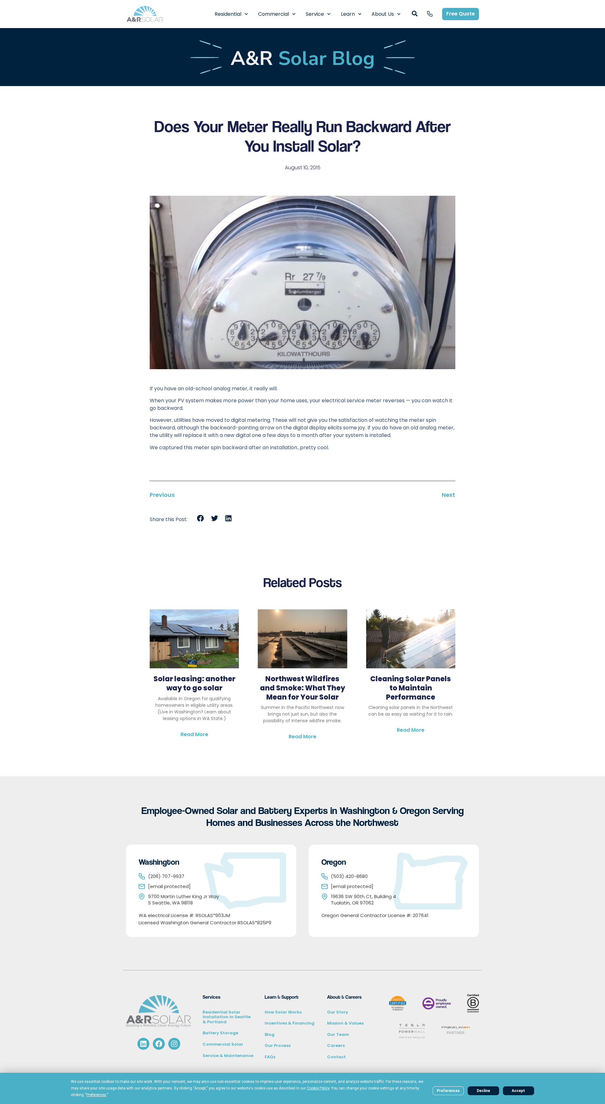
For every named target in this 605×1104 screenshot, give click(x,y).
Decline (483, 1091)
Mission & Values (345, 1023)
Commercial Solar (223, 1044)
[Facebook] (159, 1044)
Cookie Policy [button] (318, 1088)
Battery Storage (220, 1033)
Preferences (448, 1091)
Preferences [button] (96, 1095)
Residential (228, 14)
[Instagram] (174, 1044)
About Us (383, 14)
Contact (336, 1057)
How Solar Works (283, 1012)
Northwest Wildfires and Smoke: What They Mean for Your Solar (302, 688)
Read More (194, 734)
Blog (269, 1034)
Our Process (278, 1046)
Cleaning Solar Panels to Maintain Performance (410, 688)
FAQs (270, 1057)
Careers (336, 1046)
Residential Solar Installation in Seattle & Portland (227, 1017)
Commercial (273, 14)
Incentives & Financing (289, 1023)
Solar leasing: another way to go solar (194, 683)
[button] (200, 518)
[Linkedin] (143, 1044)
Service (315, 14)
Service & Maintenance (228, 1056)
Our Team (338, 1034)
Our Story (337, 1012)
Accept (518, 1091)
